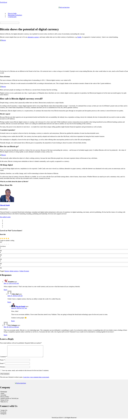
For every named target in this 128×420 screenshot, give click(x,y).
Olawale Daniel (5, 205)
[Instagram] (64, 414)
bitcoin (7, 271)
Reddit (79, 37)
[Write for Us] (22, 402)
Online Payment (24, 271)
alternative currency (33, 37)
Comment (3, 356)
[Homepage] (22, 392)
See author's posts (5, 217)
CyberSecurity (12, 17)
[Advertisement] (64, 56)
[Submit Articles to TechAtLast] (22, 398)
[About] (22, 393)
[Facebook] (64, 412)
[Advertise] (22, 395)
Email (2, 363)
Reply (5, 290)
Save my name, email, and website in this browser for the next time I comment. (25, 370)
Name (2, 360)
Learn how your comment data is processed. (36, 377)
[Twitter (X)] (64, 410)
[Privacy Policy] (22, 397)
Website (2, 367)
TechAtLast (3, 2)
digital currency (14, 271)
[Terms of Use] (22, 400)
